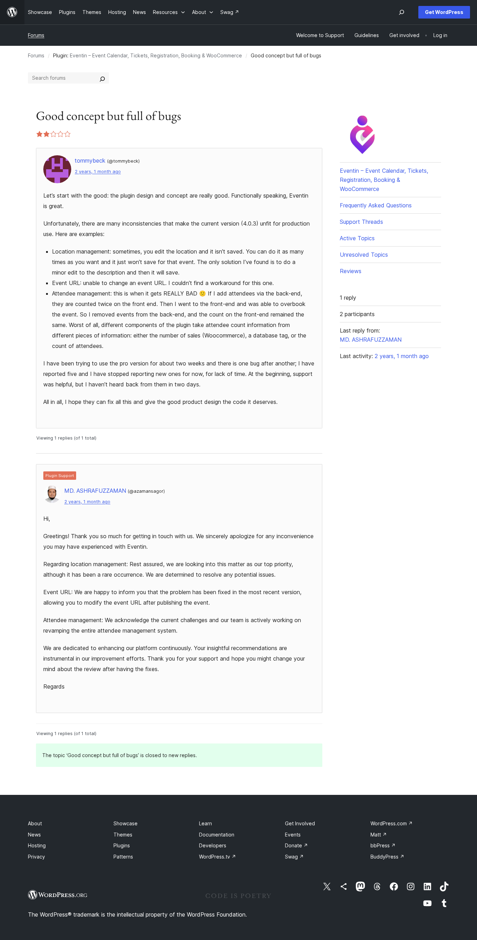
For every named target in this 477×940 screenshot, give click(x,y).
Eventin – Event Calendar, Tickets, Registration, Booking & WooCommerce (156, 55)
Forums (36, 35)
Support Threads (361, 221)
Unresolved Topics (364, 254)
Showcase (125, 823)
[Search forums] (102, 78)
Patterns (123, 857)
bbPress (383, 845)
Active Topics (357, 238)
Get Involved (300, 823)
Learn (205, 823)
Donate (296, 845)
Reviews (350, 271)
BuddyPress (387, 857)
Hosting (37, 845)
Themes (122, 835)
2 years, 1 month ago (98, 171)
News (34, 835)
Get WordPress (444, 12)
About (35, 823)
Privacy (36, 857)
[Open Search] (401, 12)
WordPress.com (391, 823)
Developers (212, 845)
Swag (294, 857)
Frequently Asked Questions (376, 205)
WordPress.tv (217, 857)
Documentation (216, 835)
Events (293, 835)
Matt (378, 835)
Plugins (121, 845)
